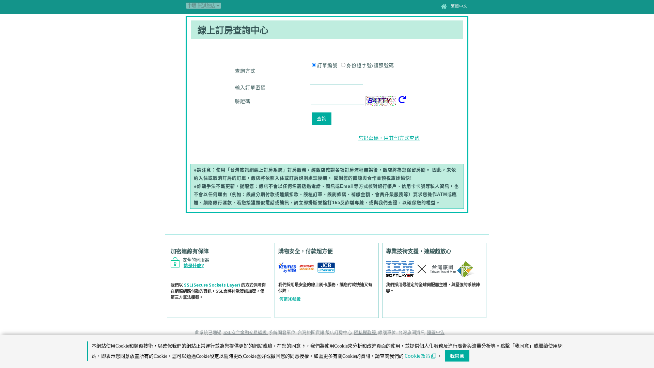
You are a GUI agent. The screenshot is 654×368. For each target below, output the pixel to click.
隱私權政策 (365, 332)
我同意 (457, 355)
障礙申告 (436, 332)
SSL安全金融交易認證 (245, 332)
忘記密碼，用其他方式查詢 (389, 137)
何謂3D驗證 (290, 299)
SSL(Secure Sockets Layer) (212, 285)
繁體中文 (459, 6)
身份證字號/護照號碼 (370, 65)
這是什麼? (194, 265)
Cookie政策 (417, 355)
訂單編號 (327, 65)
